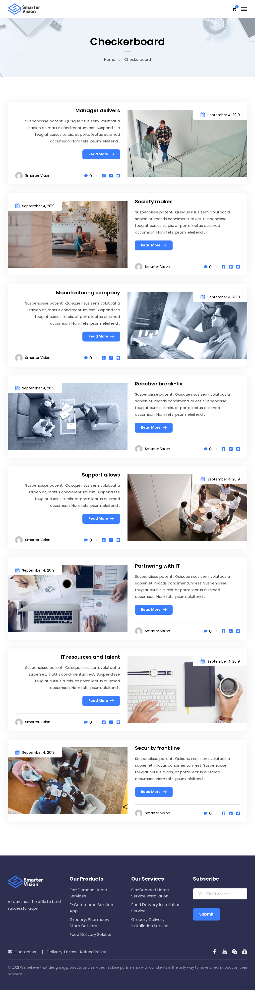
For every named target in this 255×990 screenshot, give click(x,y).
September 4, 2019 (223, 114)
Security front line (157, 748)
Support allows (101, 474)
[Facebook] (104, 176)
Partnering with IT (157, 565)
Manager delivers (97, 110)
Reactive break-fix (158, 383)
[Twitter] (118, 176)
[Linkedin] (111, 176)
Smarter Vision (37, 175)
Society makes (154, 201)
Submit (206, 914)
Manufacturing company (88, 292)
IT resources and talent (90, 656)
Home (109, 59)
